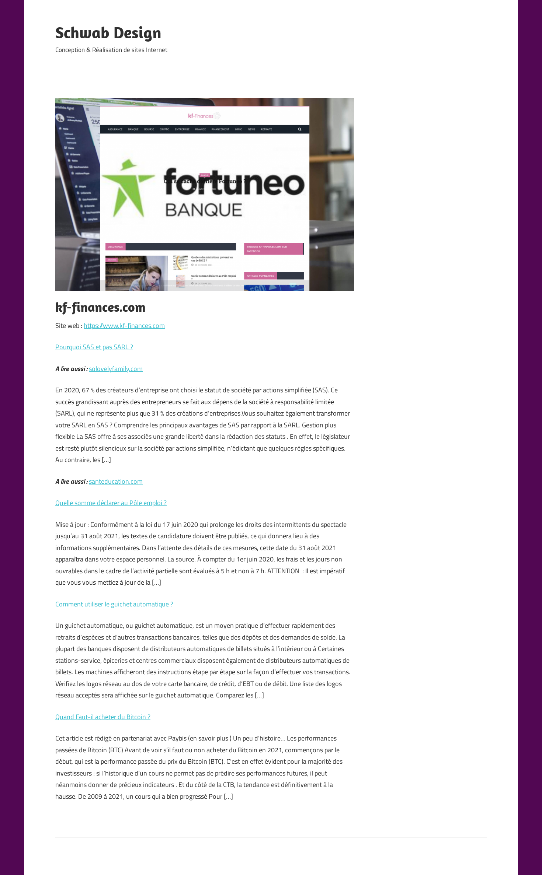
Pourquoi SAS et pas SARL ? (94, 347)
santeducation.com (116, 481)
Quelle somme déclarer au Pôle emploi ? (111, 503)
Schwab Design (108, 32)
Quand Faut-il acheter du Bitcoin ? (102, 717)
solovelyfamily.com (116, 369)
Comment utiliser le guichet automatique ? (114, 604)
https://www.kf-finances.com (124, 325)
